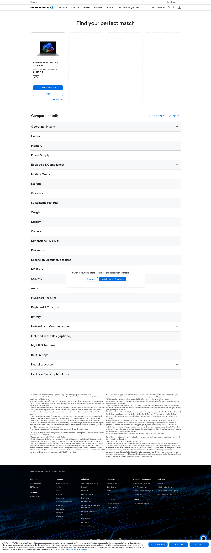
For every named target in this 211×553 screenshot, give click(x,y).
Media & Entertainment (89, 511)
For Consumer (158, 7)
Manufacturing (86, 502)
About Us (34, 2)
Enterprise (84, 487)
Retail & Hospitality (87, 494)
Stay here (91, 279)
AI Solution (85, 522)
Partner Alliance (35, 496)
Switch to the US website (112, 279)
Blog (108, 494)
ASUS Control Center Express (168, 491)
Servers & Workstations (64, 502)
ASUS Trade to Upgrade (141, 504)
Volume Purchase (113, 504)
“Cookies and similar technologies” (76, 549)
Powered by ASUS (139, 494)
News (109, 491)
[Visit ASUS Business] (37, 471)
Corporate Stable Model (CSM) (143, 491)
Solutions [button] (75, 7)
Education (84, 491)
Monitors (59, 494)
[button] (168, 7)
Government (85, 518)
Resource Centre (112, 483)
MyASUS (161, 483)
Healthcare (85, 498)
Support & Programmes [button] (129, 7)
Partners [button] (111, 7)
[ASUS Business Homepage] (41, 7)
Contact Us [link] (176, 2)
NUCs (58, 491)
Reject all (178, 544)
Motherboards (60, 505)
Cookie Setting (158, 544)
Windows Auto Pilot (165, 494)
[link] (48, 94)
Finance (84, 515)
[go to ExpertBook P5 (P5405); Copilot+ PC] (48, 48)
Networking (60, 498)
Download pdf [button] (158, 115)
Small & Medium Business (90, 483)
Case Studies (111, 487)
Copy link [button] (176, 115)
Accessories (60, 516)
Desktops (59, 487)
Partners (33, 492)
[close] (141, 269)
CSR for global (35, 487)
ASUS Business (35, 483)
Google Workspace (88, 526)
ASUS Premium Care (140, 487)
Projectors (59, 513)
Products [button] (63, 7)
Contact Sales (112, 507)
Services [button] (86, 7)
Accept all (199, 544)
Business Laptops (62, 483)
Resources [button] (98, 7)
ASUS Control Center (165, 487)
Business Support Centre (141, 483)
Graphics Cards (61, 509)
